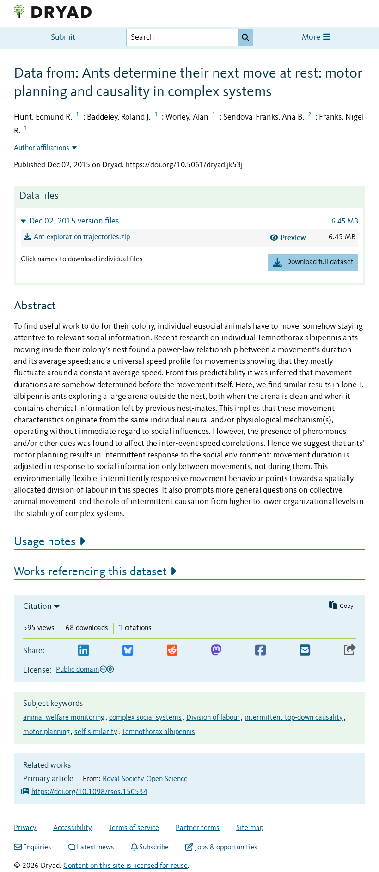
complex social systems (145, 718)
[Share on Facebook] (260, 650)
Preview (293, 237)
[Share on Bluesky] (127, 650)
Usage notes (45, 542)
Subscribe (154, 847)
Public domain (77, 670)
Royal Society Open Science (145, 779)
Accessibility (72, 828)
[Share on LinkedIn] (83, 650)
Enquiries (37, 847)
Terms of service (134, 828)
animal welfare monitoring (63, 718)
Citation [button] (37, 606)
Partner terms (198, 828)
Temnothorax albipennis (158, 732)
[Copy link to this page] (350, 650)
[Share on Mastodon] (216, 650)
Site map (249, 828)
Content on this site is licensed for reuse (125, 866)
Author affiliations (41, 148)
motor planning (46, 732)
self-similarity (95, 732)
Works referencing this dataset (90, 572)
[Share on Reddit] (172, 650)
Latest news (95, 847)
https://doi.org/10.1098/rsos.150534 (89, 792)
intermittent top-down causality (294, 718)
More (312, 38)
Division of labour (213, 718)
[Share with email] (305, 650)
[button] (189, 220)
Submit (63, 38)
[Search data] (245, 37)
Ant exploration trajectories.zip (82, 237)
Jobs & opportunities (226, 847)
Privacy (25, 828)
